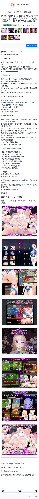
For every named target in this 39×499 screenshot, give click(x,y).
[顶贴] (26, 479)
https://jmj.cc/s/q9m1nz (16, 467)
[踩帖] (32, 479)
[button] (3, 496)
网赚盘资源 (8, 25)
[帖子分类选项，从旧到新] (3, 46)
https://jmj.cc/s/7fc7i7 (17, 464)
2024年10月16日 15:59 (15, 51)
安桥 (4, 51)
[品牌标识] (12, 4)
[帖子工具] (36, 479)
